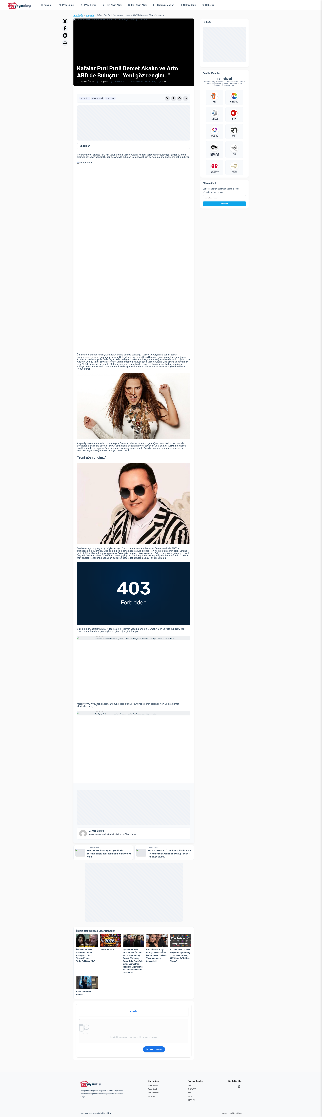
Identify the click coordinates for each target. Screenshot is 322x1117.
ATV (189, 1085)
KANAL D (191, 1093)
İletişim (224, 1113)
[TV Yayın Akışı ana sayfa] (90, 1083)
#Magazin (110, 98)
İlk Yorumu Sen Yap (154, 1049)
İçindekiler (84, 146)
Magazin (90, 15)
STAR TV (191, 1100)
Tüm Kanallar (153, 1093)
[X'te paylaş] (65, 21)
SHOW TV (192, 1089)
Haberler (151, 1096)
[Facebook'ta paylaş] (65, 28)
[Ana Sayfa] (19, 5)
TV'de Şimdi (152, 1089)
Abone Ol (224, 204)
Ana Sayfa (78, 15)
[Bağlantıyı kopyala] (65, 42)
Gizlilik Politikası (236, 1113)
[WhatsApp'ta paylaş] (65, 35)
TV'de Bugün (153, 1085)
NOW (190, 1096)
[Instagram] (239, 1086)
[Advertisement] (133, 123)
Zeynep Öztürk (87, 82)
